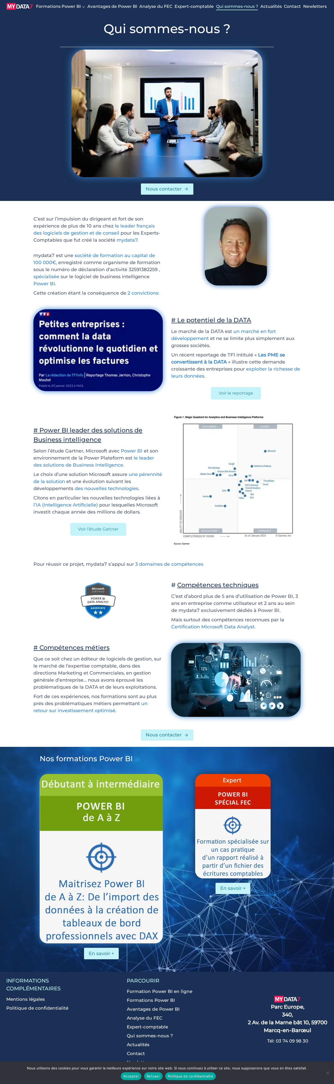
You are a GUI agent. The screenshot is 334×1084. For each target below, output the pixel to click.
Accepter (131, 1076)
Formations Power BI (151, 1000)
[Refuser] (327, 1072)
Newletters (315, 6)
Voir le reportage (236, 393)
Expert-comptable (194, 6)
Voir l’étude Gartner (98, 529)
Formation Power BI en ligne (159, 991)
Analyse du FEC (155, 6)
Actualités (271, 6)
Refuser (153, 1076)
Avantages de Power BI (112, 6)
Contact (292, 6)
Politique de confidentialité (37, 1008)
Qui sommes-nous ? (237, 6)
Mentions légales (25, 999)
